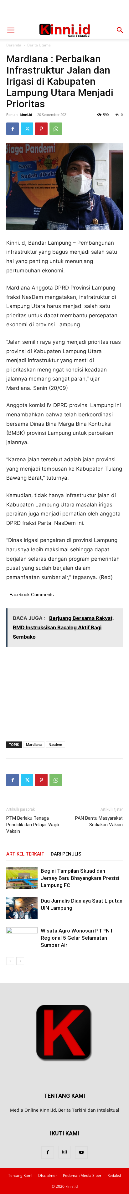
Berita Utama (39, 45)
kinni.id (26, 114)
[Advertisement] (64, 11)
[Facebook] (12, 128)
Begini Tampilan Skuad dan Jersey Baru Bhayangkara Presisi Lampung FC (80, 878)
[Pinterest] (41, 128)
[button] (11, 30)
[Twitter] (27, 128)
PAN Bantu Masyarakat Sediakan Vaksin (99, 821)
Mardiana (34, 744)
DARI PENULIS (66, 854)
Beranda (13, 45)
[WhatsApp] (55, 128)
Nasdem (55, 744)
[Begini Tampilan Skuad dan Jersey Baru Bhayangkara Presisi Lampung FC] (22, 878)
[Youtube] (81, 1152)
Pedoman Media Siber (82, 1175)
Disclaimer (47, 1175)
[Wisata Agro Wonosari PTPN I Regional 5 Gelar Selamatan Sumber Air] (22, 938)
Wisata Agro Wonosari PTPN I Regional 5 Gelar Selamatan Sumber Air (76, 938)
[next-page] (20, 961)
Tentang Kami (20, 1175)
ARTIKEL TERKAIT (25, 854)
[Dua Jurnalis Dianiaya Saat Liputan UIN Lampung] (22, 908)
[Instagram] (64, 1152)
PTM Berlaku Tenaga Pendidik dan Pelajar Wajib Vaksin (32, 824)
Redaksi (114, 1175)
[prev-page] (10, 961)
